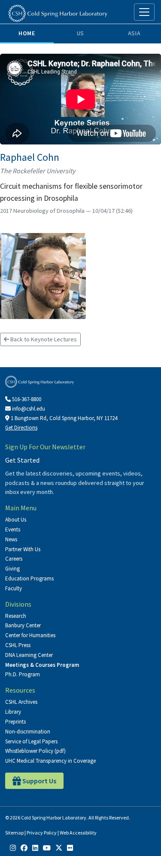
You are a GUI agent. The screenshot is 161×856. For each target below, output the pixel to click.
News (11, 539)
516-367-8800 (26, 399)
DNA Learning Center (29, 655)
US (80, 33)
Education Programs (29, 578)
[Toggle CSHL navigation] (144, 12)
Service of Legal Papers (31, 741)
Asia (134, 33)
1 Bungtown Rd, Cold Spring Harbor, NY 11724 (63, 418)
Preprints (15, 721)
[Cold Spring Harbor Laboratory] (57, 13)
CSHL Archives (21, 702)
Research (15, 616)
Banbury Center (23, 625)
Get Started (22, 460)
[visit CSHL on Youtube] (47, 847)
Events (12, 529)
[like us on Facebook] (24, 847)
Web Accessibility (78, 832)
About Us (15, 519)
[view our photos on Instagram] (13, 847)
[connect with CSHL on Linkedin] (35, 847)
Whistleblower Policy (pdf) (35, 751)
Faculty (13, 588)
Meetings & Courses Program (42, 665)
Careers (13, 558)
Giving (12, 568)
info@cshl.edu (28, 408)
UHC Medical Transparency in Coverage (50, 760)
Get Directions (21, 427)
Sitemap (14, 832)
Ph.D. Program (22, 674)
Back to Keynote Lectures (43, 339)
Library (13, 711)
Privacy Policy (42, 832)
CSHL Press (17, 645)
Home (26, 33)
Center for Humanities (30, 635)
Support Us (38, 780)
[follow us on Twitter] (58, 847)
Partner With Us (22, 549)
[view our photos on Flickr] (70, 847)
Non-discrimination (27, 731)
